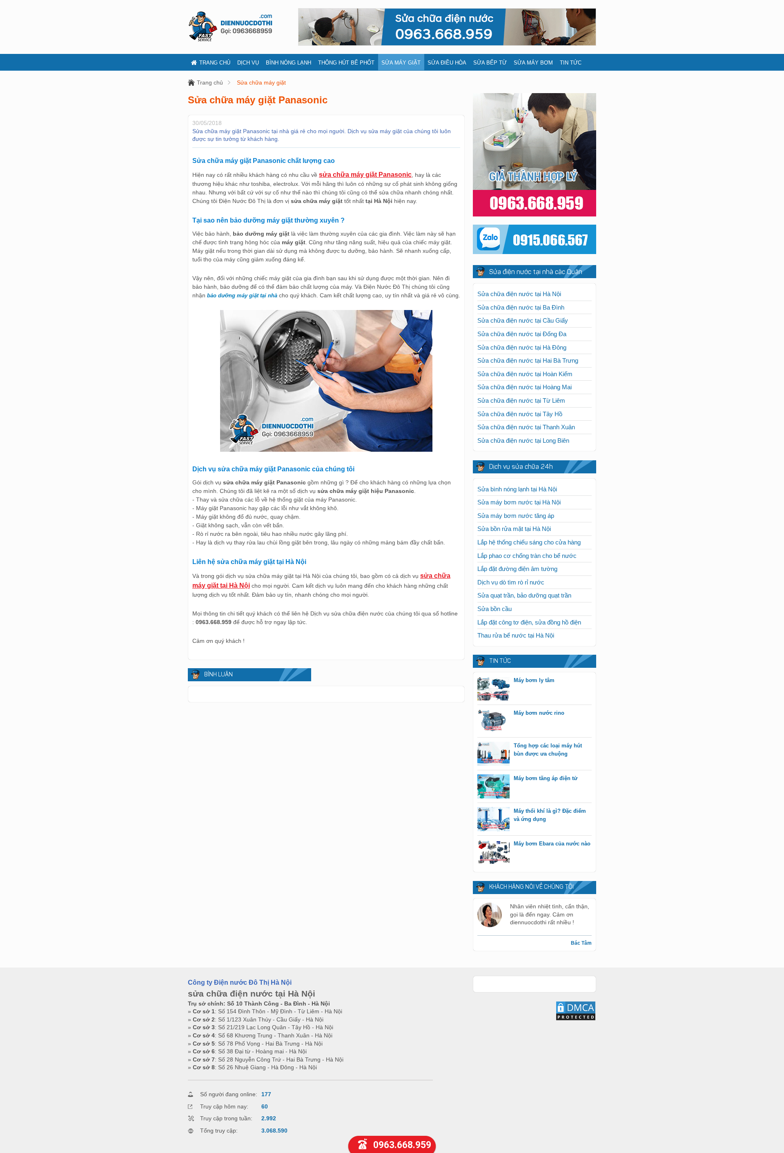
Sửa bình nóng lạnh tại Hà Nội (517, 489)
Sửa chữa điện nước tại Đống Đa (521, 333)
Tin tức (570, 63)
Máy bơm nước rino (539, 713)
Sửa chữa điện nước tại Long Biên (523, 440)
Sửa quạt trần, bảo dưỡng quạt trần (524, 595)
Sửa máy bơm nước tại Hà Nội (519, 502)
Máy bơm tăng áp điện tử (545, 778)
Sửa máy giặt (401, 63)
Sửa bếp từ (490, 63)
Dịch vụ (248, 63)
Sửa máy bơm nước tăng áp (515, 515)
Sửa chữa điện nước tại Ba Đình (520, 307)
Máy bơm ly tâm (534, 680)
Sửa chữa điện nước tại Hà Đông (521, 347)
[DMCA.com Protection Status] (575, 1019)
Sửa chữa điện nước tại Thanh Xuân (526, 427)
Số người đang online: (228, 1094)
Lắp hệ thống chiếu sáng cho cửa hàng (529, 542)
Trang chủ (214, 63)
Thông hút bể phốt (346, 63)
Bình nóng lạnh (288, 63)
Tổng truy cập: (219, 1130)
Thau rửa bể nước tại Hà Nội (515, 635)
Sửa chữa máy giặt (261, 82)
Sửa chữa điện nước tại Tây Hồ (519, 413)
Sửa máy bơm (533, 63)
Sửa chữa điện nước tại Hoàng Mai (524, 387)
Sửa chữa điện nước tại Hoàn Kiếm (524, 373)
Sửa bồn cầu (494, 608)
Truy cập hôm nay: (224, 1106)
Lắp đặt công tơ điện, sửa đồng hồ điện (529, 622)
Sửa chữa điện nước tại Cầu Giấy (522, 320)
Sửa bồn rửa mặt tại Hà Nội (514, 528)
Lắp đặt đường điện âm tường (517, 568)
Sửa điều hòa (447, 63)
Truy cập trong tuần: (226, 1118)
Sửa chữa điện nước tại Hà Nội (519, 293)
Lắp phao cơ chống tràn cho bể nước (527, 555)
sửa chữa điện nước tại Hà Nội (251, 993)
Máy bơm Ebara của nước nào (552, 844)
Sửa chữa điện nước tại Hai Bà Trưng (527, 360)
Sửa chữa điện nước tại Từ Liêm (521, 400)
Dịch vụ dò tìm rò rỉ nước (510, 582)
